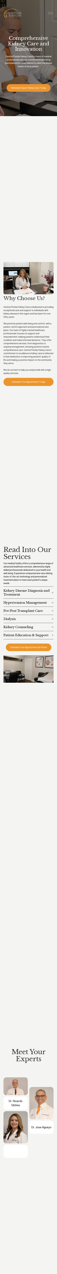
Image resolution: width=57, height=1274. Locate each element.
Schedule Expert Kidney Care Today (28, 88)
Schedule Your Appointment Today (28, 382)
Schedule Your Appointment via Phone (28, 647)
